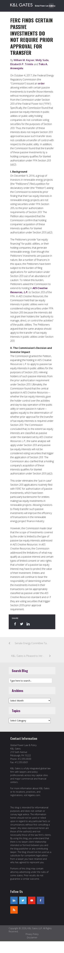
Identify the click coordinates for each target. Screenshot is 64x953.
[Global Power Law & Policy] (32, 4)
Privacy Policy (32, 934)
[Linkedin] (14, 900)
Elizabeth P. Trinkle (21, 64)
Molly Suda (42, 60)
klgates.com (34, 795)
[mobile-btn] (51, 5)
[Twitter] (23, 900)
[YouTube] (31, 900)
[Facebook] (40, 900)
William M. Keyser (24, 60)
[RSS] (14, 910)
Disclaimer (32, 937)
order (41, 83)
